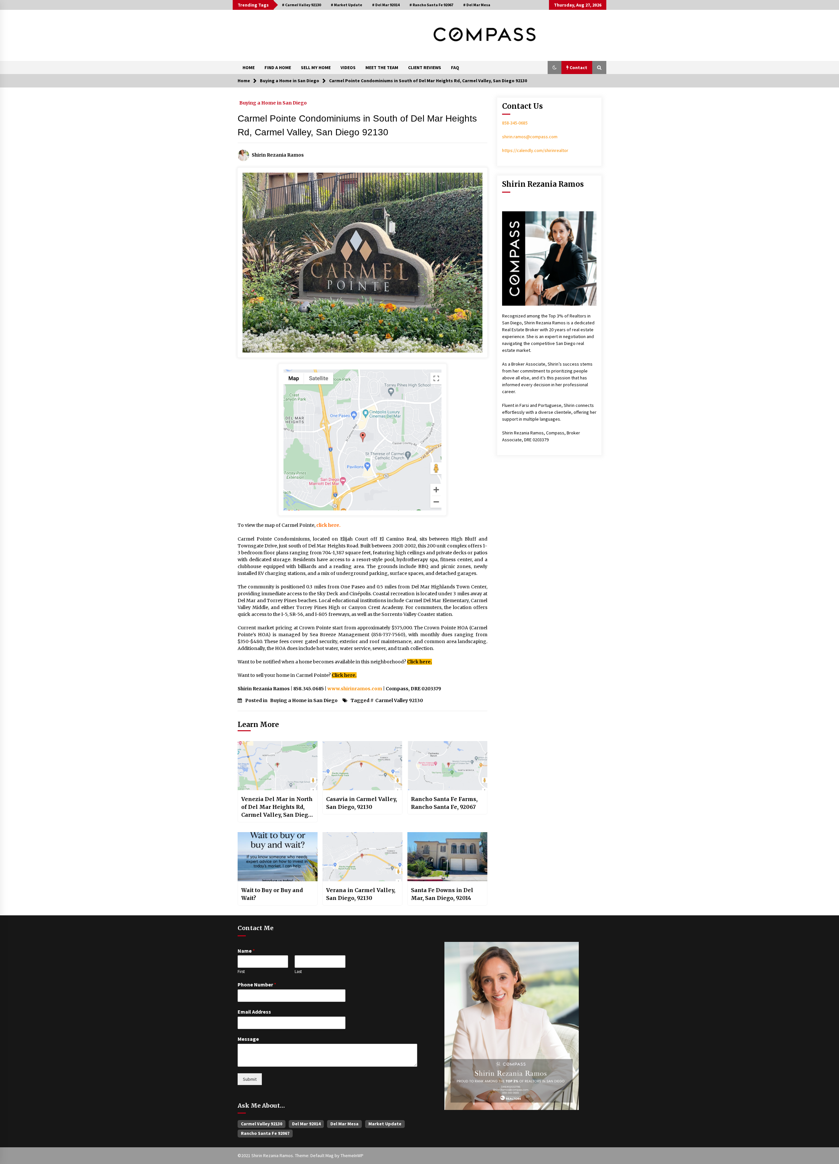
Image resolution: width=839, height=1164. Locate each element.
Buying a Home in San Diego (273, 102)
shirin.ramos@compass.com (529, 137)
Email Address (254, 1011)
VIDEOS (348, 67)
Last (298, 971)
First (241, 971)
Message (248, 1039)
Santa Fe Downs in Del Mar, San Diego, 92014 (442, 894)
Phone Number (257, 984)
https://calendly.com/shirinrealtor (535, 150)
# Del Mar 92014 (386, 4)
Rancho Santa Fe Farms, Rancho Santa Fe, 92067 (444, 803)
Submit (250, 1079)
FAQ (455, 67)
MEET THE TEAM (381, 67)
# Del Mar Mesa (476, 4)
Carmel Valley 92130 (399, 700)
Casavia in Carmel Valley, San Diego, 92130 (361, 803)
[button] (554, 67)
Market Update (384, 1124)
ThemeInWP (352, 1155)
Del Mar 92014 (306, 1124)
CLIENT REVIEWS (424, 67)
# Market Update (346, 4)
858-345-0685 (515, 123)
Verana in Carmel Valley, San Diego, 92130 (360, 894)
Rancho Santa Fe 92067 (265, 1133)
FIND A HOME (277, 67)
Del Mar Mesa (344, 1124)
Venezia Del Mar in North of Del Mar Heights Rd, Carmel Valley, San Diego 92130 (277, 807)
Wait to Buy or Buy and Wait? (272, 894)
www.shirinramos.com (354, 689)
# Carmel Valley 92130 (301, 4)
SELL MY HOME (316, 67)
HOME (249, 67)
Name (246, 950)
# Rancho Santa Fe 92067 (431, 4)
